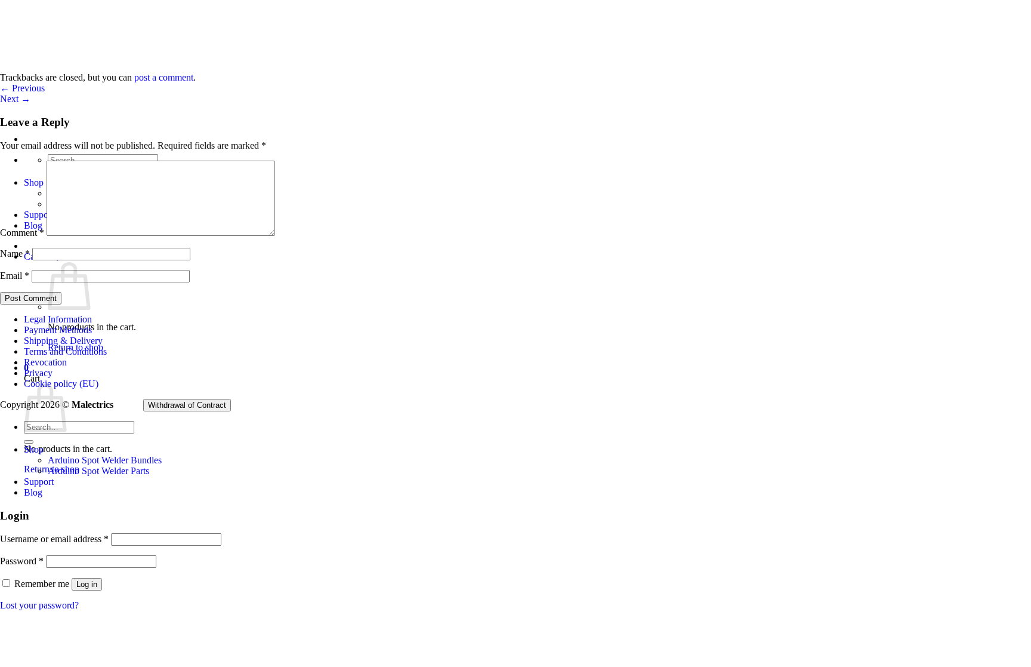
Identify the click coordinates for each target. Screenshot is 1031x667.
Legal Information (58, 319)
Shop (34, 449)
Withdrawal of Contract (187, 405)
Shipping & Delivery (63, 341)
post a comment (163, 77)
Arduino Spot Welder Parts (98, 471)
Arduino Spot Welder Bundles (105, 460)
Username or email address (54, 539)
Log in (86, 584)
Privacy (38, 373)
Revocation (45, 362)
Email (14, 276)
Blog (33, 492)
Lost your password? (39, 605)
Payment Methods (58, 330)
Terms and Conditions (65, 351)
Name (15, 253)
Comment (22, 233)
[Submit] (28, 442)
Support (39, 482)
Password (22, 561)
